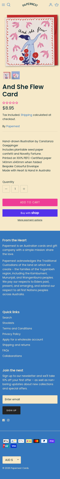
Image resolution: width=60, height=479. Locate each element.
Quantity (8, 182)
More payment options (30, 220)
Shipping (26, 115)
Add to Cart (30, 202)
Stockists (8, 323)
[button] (10, 103)
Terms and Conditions (17, 328)
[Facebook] (3, 420)
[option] (30, 40)
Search (7, 317)
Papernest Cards (20, 468)
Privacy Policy (11, 334)
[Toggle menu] (3, 4)
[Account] (49, 4)
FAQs (5, 350)
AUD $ (9, 460)
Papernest (13, 126)
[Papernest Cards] (30, 5)
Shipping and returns (16, 345)
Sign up (11, 410)
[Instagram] (8, 420)
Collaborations (12, 356)
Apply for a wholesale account (22, 339)
